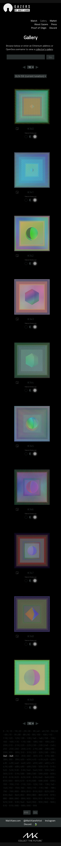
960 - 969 (49, 802)
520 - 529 (8, 770)
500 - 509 (37, 766)
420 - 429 (49, 759)
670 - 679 (25, 780)
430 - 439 (8, 763)
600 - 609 (49, 773)
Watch (34, 20)
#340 (30, 129)
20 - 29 (22, 731)
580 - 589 (25, 773)
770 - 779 (37, 788)
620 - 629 (20, 777)
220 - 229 (25, 745)
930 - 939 (14, 802)
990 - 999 (32, 805)
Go (50, 57)
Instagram (50, 820)
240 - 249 (49, 745)
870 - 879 (49, 795)
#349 (30, 700)
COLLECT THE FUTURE (30, 840)
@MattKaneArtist (33, 820)
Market (53, 20)
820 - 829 (43, 791)
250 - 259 (8, 748)
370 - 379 (43, 756)
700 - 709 (8, 784)
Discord (53, 28)
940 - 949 (25, 802)
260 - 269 (20, 748)
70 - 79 (12, 734)
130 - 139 (25, 738)
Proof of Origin (38, 28)
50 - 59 (50, 731)
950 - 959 (37, 802)
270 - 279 (32, 748)
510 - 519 (49, 766)
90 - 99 (31, 734)
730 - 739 (43, 784)
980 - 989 (20, 805)
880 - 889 (8, 798)
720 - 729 (32, 784)
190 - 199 (43, 741)
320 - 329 (37, 752)
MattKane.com (13, 820)
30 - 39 (31, 731)
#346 (30, 509)
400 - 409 (25, 759)
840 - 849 (14, 795)
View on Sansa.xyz (30, 133)
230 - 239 (37, 745)
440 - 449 (20, 763)
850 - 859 (25, 795)
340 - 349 (8, 756)
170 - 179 (20, 741)
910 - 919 (43, 798)
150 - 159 (49, 738)
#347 (30, 573)
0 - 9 (5, 731)
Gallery (43, 20)
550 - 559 (43, 770)
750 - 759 (14, 788)
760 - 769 (25, 788)
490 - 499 (25, 766)
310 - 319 (25, 752)
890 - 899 (20, 798)
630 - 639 (32, 777)
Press (54, 24)
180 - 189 (32, 741)
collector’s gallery (44, 49)
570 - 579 (14, 773)
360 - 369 (32, 756)
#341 (30, 192)
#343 (30, 319)
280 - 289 (43, 748)
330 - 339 (49, 752)
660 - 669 (14, 780)
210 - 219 (14, 745)
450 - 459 (32, 763)
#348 (30, 636)
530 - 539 (20, 770)
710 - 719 (20, 784)
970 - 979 (8, 805)
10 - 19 (13, 731)
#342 (30, 256)
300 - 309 (14, 752)
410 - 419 (37, 759)
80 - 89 (22, 734)
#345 (30, 446)
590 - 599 (37, 773)
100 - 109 (41, 734)
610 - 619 (8, 777)
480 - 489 (14, 766)
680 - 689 (37, 780)
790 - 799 (8, 791)
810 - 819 (32, 791)
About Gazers (41, 24)
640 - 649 (43, 777)
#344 (30, 382)
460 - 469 (43, 763)
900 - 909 (32, 798)
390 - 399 (14, 759)
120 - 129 (14, 738)
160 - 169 (8, 741)
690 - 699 (49, 780)
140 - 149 (37, 738)
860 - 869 (37, 795)
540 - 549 (32, 770)
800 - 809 (20, 791)
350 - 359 (20, 756)
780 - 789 (49, 788)
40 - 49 (41, 731)
